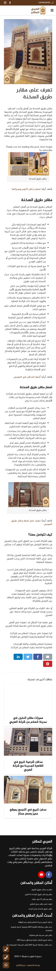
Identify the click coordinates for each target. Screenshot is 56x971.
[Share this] (37, 657)
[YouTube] (41, 874)
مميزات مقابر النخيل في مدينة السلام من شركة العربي (28, 720)
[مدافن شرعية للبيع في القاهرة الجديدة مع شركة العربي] (28, 742)
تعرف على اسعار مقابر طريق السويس (31, 523)
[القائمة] (52, 10)
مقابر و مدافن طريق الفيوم (42, 889)
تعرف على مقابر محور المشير (41, 904)
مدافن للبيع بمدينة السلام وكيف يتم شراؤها (35, 922)
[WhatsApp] (6, 965)
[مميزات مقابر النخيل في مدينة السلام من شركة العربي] (28, 698)
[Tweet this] (28, 657)
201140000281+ (44, 3)
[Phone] (6, 949)
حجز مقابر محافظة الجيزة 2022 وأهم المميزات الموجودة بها (29, 945)
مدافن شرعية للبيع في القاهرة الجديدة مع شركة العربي (28, 765)
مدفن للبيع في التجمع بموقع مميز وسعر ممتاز (28, 811)
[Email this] (47, 657)
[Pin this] (47, 664)
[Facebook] (9, 2)
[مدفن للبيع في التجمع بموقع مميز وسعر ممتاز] (28, 789)
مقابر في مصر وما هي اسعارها (40, 935)
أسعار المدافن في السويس (27, 377)
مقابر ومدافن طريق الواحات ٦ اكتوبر (38, 894)
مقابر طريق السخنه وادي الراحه (40, 909)
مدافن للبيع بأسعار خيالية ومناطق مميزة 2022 (34, 940)
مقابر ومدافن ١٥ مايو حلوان (42, 899)
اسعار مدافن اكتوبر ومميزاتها (26, 189)
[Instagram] (5, 2)
